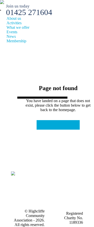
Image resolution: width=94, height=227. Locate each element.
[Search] (0, 10)
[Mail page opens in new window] (35, 197)
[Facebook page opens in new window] (35, 190)
